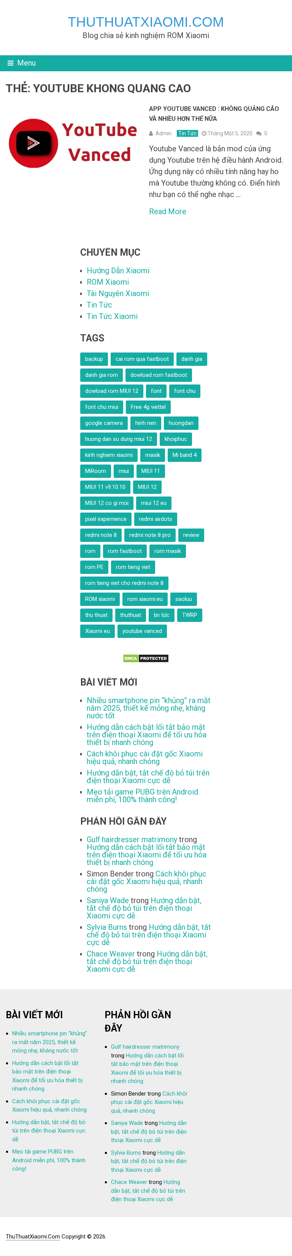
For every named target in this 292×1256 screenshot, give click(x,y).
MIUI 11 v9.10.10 (105, 487)
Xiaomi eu (97, 631)
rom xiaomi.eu (145, 599)
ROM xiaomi (100, 599)
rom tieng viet (133, 567)
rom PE (94, 567)
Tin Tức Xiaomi (112, 316)
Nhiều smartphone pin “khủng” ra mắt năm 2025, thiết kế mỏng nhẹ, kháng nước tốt (149, 708)
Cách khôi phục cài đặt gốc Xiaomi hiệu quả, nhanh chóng (145, 757)
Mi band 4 (185, 455)
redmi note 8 (101, 535)
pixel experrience (106, 519)
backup (94, 359)
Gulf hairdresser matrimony (132, 839)
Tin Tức (187, 133)
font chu (184, 391)
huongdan (181, 423)
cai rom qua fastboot (142, 359)
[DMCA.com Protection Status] (146, 660)
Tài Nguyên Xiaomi (118, 293)
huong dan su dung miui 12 (118, 439)
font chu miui (101, 407)
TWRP (189, 615)
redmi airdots (155, 519)
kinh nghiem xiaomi (109, 455)
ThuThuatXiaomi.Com (146, 22)
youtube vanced (142, 631)
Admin (163, 133)
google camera (104, 423)
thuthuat (130, 615)
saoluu (183, 599)
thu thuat (96, 615)
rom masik (167, 551)
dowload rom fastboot (158, 375)
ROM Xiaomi (108, 282)
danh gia (191, 359)
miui (124, 471)
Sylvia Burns (107, 927)
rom (90, 551)
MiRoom (95, 471)
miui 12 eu (154, 503)
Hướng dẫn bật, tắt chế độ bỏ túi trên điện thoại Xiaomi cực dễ (148, 776)
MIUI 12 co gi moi (107, 503)
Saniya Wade (108, 900)
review (191, 535)
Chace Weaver (111, 953)
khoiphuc (176, 439)
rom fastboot (125, 551)
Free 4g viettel (148, 407)
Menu (26, 62)
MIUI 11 (150, 471)
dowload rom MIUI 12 (111, 391)
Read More (167, 211)
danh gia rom (101, 375)
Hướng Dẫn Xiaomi (118, 270)
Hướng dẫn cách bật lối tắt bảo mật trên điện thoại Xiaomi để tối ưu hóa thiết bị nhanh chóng (146, 735)
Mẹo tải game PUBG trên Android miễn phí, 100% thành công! (142, 795)
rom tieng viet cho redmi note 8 (124, 583)
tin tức (162, 615)
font (156, 391)
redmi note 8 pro (150, 535)
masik (152, 455)
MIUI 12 (147, 487)
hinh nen (145, 423)
